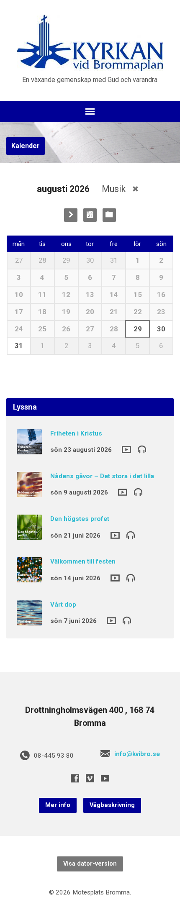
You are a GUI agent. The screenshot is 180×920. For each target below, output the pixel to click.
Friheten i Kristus (76, 433)
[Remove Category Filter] (135, 189)
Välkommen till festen (83, 561)
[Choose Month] (90, 215)
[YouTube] (105, 778)
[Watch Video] (126, 449)
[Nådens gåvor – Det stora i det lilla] (29, 491)
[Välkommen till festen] (29, 577)
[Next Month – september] (70, 215)
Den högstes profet (79, 519)
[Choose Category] (109, 215)
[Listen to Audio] (142, 449)
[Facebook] (75, 778)
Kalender (25, 146)
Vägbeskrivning (112, 805)
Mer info (57, 805)
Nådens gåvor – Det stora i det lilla (102, 476)
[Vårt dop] (29, 619)
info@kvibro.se (137, 754)
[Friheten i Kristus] (29, 448)
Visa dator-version (90, 863)
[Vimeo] (90, 778)
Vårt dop (63, 604)
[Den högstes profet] (29, 534)
